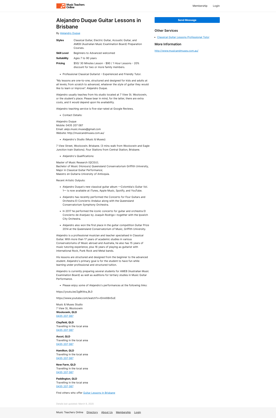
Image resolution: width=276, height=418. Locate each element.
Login (216, 5)
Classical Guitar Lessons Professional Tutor (183, 37)
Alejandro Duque (70, 33)
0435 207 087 (64, 316)
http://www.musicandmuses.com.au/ (176, 50)
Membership (200, 5)
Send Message (187, 20)
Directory (92, 412)
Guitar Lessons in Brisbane (99, 392)
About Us (107, 412)
